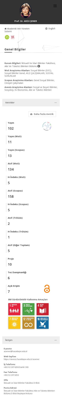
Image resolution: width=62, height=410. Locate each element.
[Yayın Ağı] (47, 125)
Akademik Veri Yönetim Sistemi (17, 30)
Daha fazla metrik (44, 114)
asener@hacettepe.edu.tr (15, 351)
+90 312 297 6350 (11, 367)
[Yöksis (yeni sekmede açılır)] (12, 37)
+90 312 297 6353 (11, 375)
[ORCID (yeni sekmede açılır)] (7, 37)
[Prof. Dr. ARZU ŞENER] (26, 10)
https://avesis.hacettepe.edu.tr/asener (21, 359)
